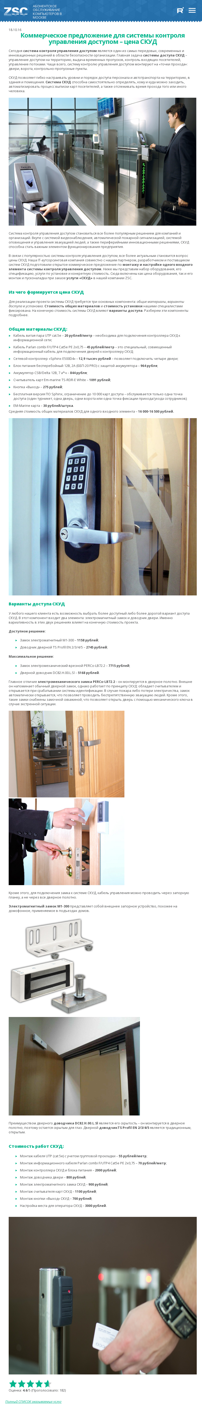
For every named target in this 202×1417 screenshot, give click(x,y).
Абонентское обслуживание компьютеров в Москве (47, 11)
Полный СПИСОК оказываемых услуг (33, 1401)
